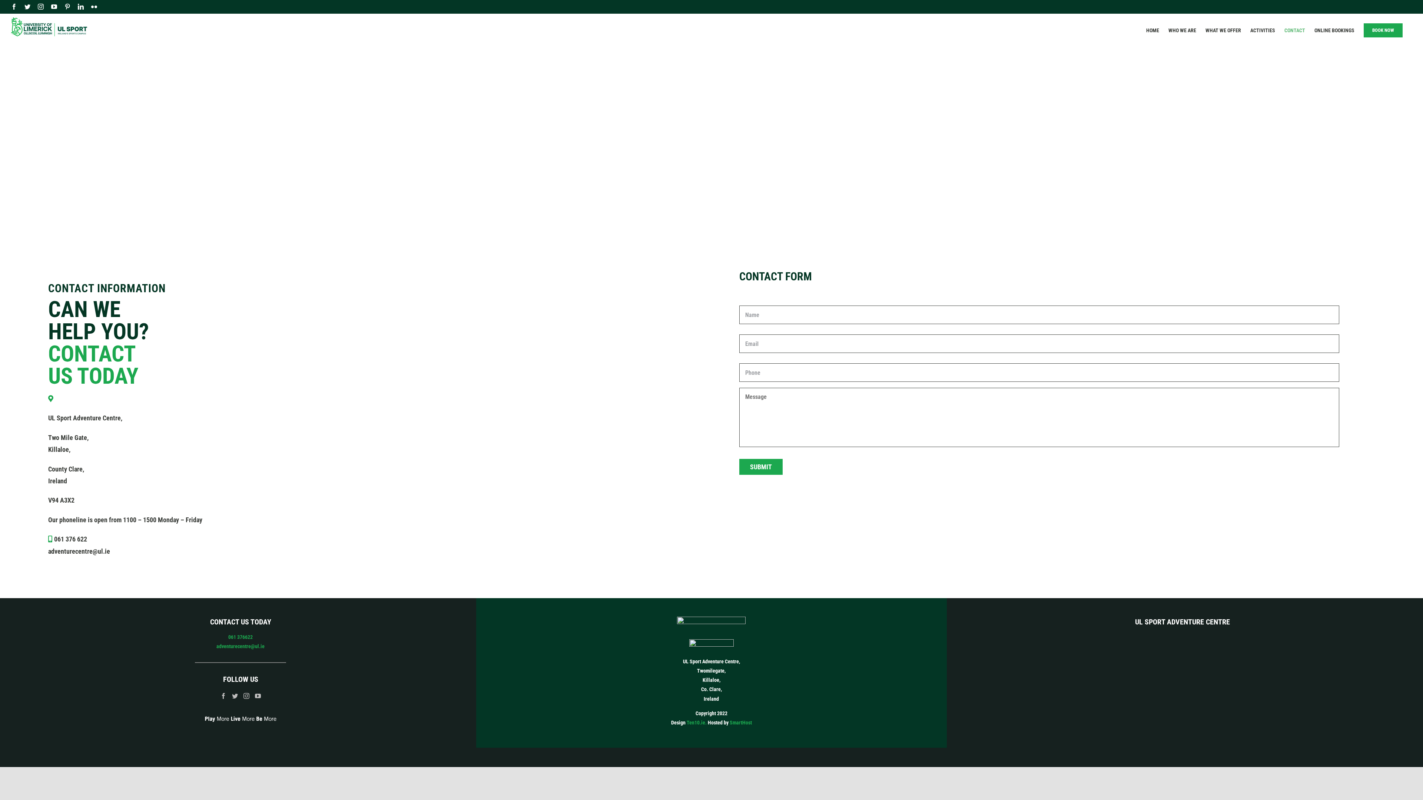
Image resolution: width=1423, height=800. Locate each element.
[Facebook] (223, 696)
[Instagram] (246, 696)
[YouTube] (258, 696)
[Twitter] (235, 696)
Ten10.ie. (697, 723)
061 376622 (240, 637)
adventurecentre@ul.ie (79, 551)
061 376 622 (70, 539)
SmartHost (741, 723)
